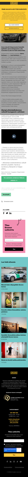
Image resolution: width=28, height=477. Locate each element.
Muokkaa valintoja (14, 28)
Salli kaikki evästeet (14, 25)
